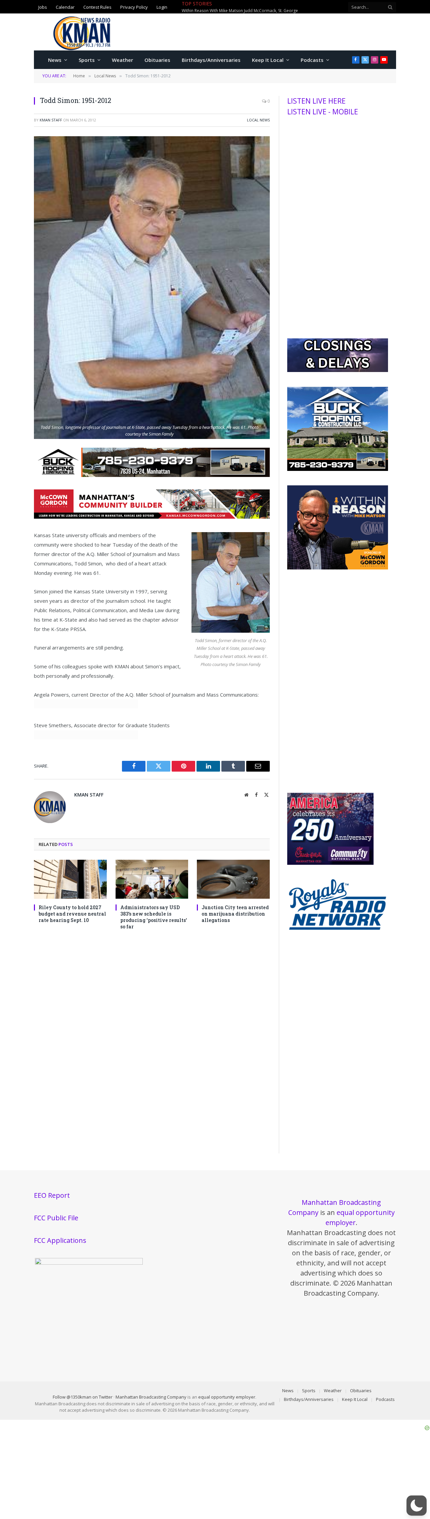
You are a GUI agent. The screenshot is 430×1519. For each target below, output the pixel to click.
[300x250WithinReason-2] (337, 568)
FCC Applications (60, 1240)
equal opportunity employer (226, 1397)
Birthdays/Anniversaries (211, 60)
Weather (122, 60)
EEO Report (52, 1195)
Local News (258, 119)
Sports (87, 60)
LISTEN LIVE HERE (316, 101)
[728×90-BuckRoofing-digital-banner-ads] (152, 475)
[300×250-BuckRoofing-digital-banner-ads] (337, 469)
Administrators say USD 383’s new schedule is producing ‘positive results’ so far (153, 917)
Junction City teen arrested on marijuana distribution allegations (235, 913)
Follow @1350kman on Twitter (83, 1397)
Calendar (65, 7)
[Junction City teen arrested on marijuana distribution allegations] (233, 879)
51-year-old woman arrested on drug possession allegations (281, 7)
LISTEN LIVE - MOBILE (322, 111)
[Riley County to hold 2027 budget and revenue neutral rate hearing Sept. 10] (70, 879)
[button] (416, 1505)
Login (162, 7)
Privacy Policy (134, 7)
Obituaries (157, 60)
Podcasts (312, 60)
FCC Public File (56, 1217)
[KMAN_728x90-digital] (152, 516)
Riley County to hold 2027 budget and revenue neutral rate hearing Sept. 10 (72, 913)
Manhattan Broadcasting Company (151, 1397)
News (54, 60)
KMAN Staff (51, 119)
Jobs (42, 7)
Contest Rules (97, 7)
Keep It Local (268, 60)
